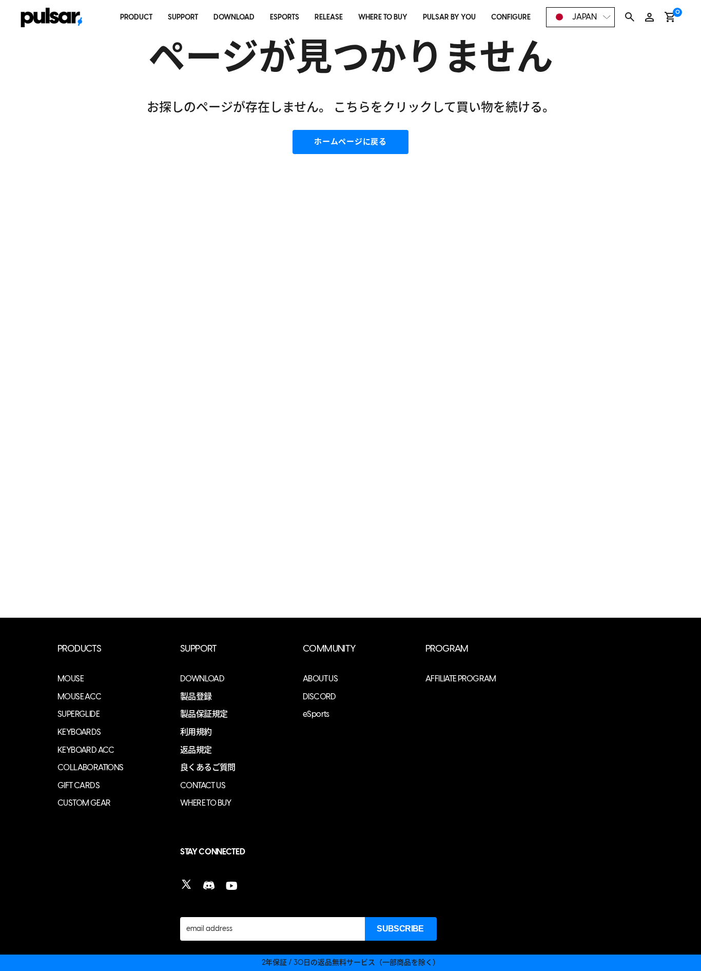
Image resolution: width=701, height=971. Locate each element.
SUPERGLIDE (78, 714)
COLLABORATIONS (90, 767)
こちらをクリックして (395, 107)
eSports (316, 714)
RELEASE (329, 17)
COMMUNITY (329, 648)
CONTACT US (202, 785)
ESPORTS (284, 17)
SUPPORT (183, 17)
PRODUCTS (79, 648)
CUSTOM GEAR (83, 803)
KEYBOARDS (79, 732)
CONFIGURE (511, 17)
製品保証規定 (203, 714)
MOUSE (70, 678)
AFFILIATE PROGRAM (460, 678)
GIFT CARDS (78, 785)
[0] (670, 17)
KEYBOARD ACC (85, 750)
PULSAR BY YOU (449, 17)
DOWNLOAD (234, 17)
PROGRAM (447, 648)
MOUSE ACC (79, 696)
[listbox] (580, 17)
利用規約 (196, 732)
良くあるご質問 (208, 767)
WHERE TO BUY (382, 17)
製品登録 (196, 696)
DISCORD (319, 696)
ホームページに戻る (350, 141)
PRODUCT (136, 17)
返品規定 (196, 750)
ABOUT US (320, 678)
